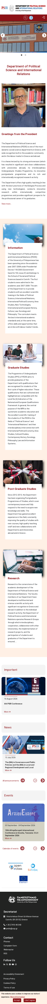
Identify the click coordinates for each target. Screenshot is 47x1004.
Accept (17, 1000)
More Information (17, 997)
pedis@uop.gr (11, 929)
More (6, 712)
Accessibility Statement (14, 974)
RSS (5, 953)
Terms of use (9, 988)
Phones (7, 942)
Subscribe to (3, 214)
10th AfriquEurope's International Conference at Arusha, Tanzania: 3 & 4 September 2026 (21, 833)
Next (44, 35)
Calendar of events (11, 849)
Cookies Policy (10, 983)
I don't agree (30, 1000)
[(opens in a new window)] (15, 867)
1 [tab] (21, 55)
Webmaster (9, 950)
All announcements (11, 781)
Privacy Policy (9, 979)
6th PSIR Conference (13, 704)
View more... (7, 204)
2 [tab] (25, 55)
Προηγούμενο (2, 35)
